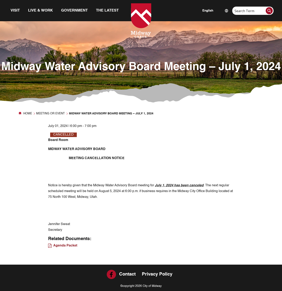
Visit (15, 10)
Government (74, 10)
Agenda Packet (65, 245)
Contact (127, 274)
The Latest (107, 10)
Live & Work (40, 10)
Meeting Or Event (50, 113)
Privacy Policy (157, 274)
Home (27, 113)
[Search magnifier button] (269, 10)
